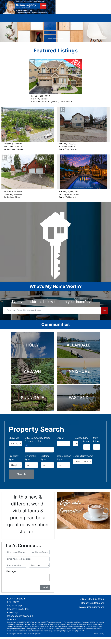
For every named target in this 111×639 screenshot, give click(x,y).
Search (21, 474)
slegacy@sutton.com (92, 602)
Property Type (13, 457)
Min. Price (86, 439)
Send (45, 587)
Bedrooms (78, 455)
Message (11, 571)
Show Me (14, 437)
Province (78, 437)
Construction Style (64, 457)
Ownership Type (30, 457)
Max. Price (96, 439)
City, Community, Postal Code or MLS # (38, 439)
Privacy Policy (99, 634)
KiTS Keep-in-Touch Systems (30, 634)
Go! (104, 310)
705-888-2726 (96, 598)
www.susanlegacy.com (91, 607)
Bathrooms (87, 455)
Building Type (45, 457)
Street (60, 437)
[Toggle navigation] (6, 18)
